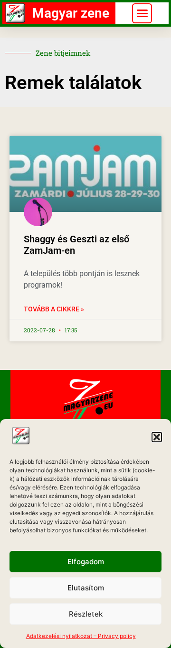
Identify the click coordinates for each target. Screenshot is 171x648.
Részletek (86, 613)
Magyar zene (70, 13)
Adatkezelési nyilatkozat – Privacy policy (81, 635)
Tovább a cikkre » (54, 309)
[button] (157, 437)
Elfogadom (85, 561)
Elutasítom (85, 587)
